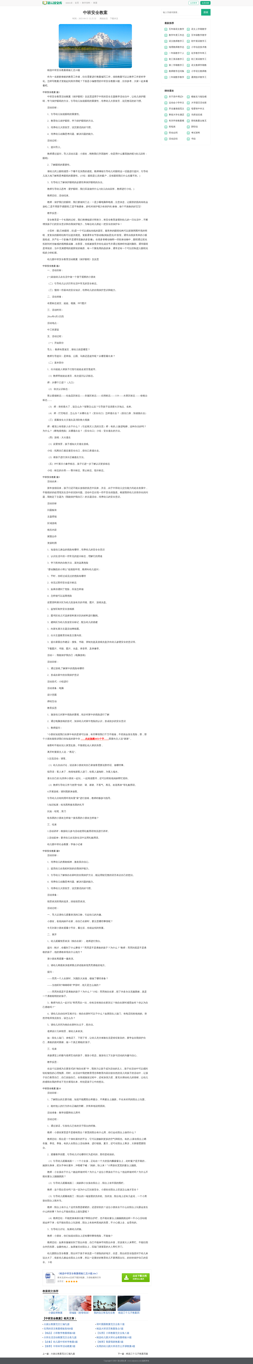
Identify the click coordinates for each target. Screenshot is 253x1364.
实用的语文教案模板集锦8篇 (58, 1328)
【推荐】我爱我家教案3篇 (109, 1342)
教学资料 (86, 3)
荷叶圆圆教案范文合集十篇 (110, 1324)
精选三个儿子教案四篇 (137, 1354)
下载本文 (114, 18)
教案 (95, 3)
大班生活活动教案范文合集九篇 (60, 1337)
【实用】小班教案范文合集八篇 (112, 1333)
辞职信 (194, 127)
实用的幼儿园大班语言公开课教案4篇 (115, 1346)
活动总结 (173, 139)
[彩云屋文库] (52, 3)
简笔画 (172, 127)
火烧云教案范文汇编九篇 (57, 1324)
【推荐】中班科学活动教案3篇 (59, 1346)
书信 (193, 139)
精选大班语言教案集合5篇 (109, 1328)
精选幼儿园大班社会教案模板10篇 (114, 1337)
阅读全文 (104, 18)
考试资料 (195, 133)
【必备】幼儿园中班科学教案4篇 (61, 1342)
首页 (77, 3)
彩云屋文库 (122, 1361)
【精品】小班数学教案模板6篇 (59, 1333)
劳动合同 (173, 133)
